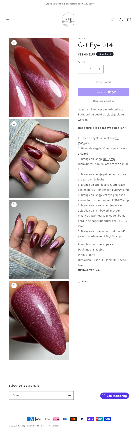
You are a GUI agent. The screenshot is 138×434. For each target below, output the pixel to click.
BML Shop (21, 425)
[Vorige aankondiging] (7, 4)
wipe (119, 148)
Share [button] (85, 281)
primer (107, 174)
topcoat (100, 231)
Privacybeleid (54, 425)
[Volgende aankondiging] (131, 4)
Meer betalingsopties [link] (103, 100)
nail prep (109, 159)
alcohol (83, 154)
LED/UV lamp (120, 190)
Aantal (81, 62)
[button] (8, 20)
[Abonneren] (69, 395)
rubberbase (117, 185)
